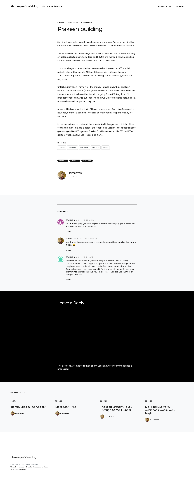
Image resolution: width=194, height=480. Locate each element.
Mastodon (21, 467)
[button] (164, 6)
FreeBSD (63, 161)
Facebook (37, 467)
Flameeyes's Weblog (24, 6)
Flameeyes (74, 172)
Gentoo (75, 161)
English (61, 22)
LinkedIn (45, 467)
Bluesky (29, 467)
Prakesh (87, 161)
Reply (68, 232)
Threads (13, 467)
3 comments (86, 22)
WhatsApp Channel (18, 469)
